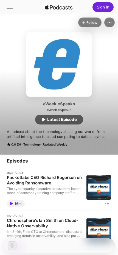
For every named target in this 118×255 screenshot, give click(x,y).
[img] (59, 7)
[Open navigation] (10, 7)
